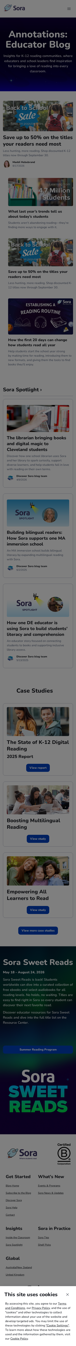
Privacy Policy (41, 1308)
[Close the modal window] (67, 1295)
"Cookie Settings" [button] (57, 1326)
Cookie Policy (19, 1339)
